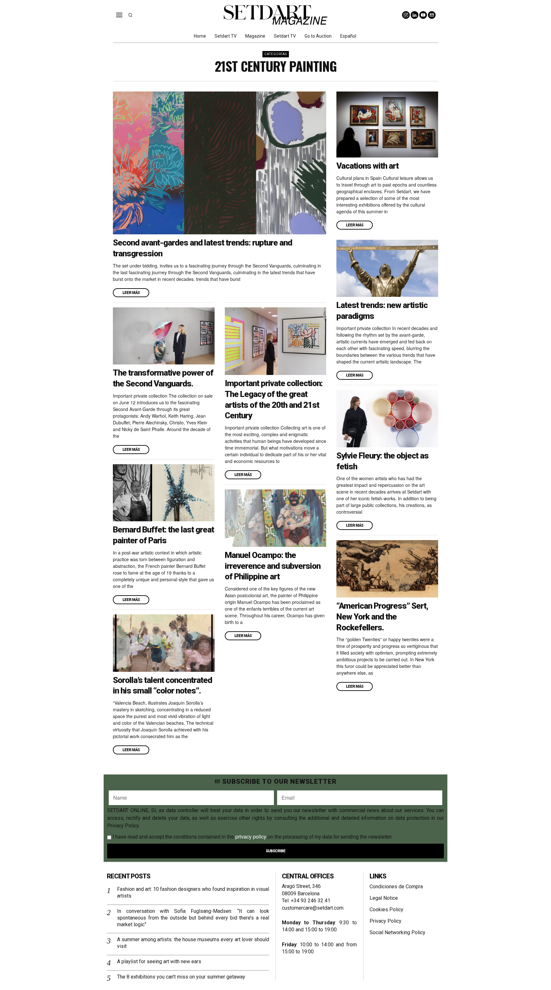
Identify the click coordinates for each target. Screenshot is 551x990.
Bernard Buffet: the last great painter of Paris (163, 535)
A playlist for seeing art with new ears (159, 961)
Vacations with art (367, 166)
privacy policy (250, 836)
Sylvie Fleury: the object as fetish (382, 461)
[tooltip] (406, 15)
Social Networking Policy (397, 932)
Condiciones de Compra (396, 887)
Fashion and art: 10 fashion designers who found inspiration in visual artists (193, 892)
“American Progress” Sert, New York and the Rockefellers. (382, 616)
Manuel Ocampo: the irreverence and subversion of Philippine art (272, 566)
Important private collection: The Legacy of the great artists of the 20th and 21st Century (274, 399)
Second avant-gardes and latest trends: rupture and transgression (202, 248)
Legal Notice (384, 898)
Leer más (131, 292)
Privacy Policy (385, 921)
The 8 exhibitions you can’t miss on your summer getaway (181, 977)
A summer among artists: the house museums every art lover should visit (193, 942)
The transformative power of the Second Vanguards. (163, 378)
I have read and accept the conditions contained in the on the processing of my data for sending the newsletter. (252, 836)
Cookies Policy (386, 909)
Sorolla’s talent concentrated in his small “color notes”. (162, 685)
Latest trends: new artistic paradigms (382, 310)
